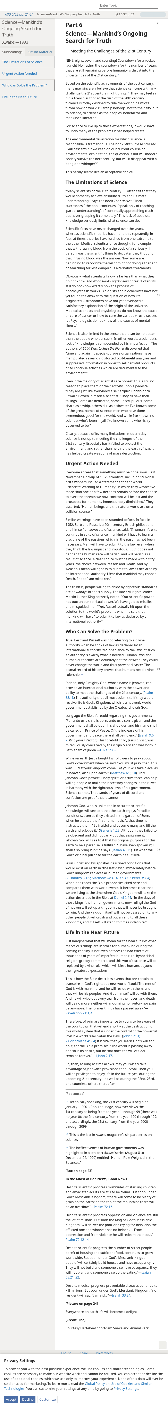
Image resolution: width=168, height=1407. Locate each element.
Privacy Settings (126, 1388)
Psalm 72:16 (103, 1207)
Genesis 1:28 (109, 830)
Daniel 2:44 (122, 897)
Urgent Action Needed (19, 73)
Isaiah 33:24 (121, 1295)
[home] (6, 5)
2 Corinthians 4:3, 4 (80, 1041)
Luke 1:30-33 (109, 750)
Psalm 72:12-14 (77, 1239)
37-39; (123, 878)
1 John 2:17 (103, 1056)
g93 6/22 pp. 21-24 (19, 14)
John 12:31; (131, 1036)
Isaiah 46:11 (122, 850)
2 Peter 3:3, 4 (138, 878)
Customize (47, 1399)
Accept (11, 1399)
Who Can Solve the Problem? (24, 85)
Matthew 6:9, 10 (123, 773)
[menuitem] (6, 5)
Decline (28, 1399)
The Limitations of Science (22, 62)
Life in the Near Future (19, 97)
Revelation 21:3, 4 (79, 1013)
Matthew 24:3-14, (104, 878)
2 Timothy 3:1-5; (79, 878)
